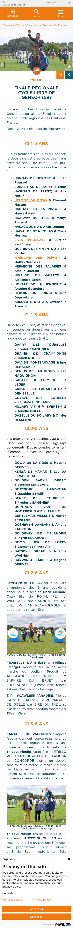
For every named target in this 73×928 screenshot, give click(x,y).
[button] (36, 13)
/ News (18, 25)
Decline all (36, 916)
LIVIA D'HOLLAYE (30, 240)
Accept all (36, 909)
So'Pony (52, 2)
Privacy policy (42, 899)
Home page (12, 16)
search (36, 16)
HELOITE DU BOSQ (30, 200)
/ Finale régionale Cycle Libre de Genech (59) (47, 25)
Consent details (12, 899)
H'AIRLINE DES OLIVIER (37, 257)
